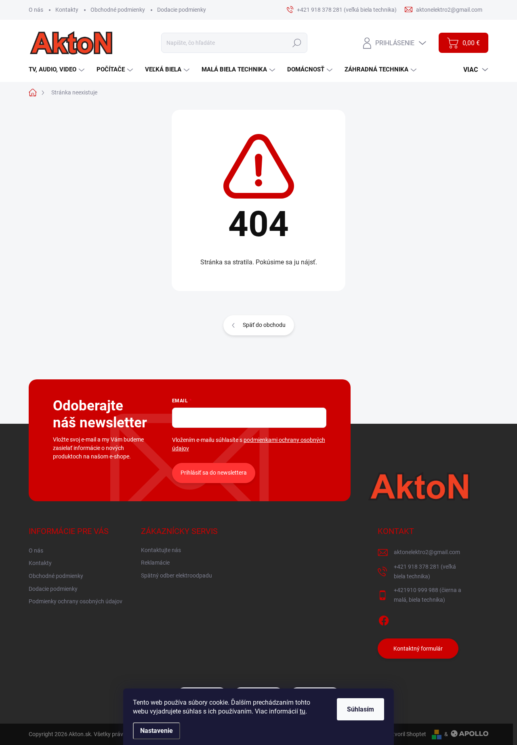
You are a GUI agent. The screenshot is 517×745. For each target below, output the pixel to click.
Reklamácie (155, 562)
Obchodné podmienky (117, 9)
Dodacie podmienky (181, 9)
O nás (36, 9)
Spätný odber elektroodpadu (176, 575)
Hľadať (296, 43)
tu (302, 711)
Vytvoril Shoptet (406, 734)
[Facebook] (384, 619)
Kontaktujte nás (161, 550)
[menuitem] (57, 70)
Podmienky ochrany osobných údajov (75, 601)
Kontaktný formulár (418, 648)
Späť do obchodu (264, 325)
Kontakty (66, 9)
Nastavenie (156, 731)
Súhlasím (360, 709)
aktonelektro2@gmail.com (427, 552)
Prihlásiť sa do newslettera (214, 472)
